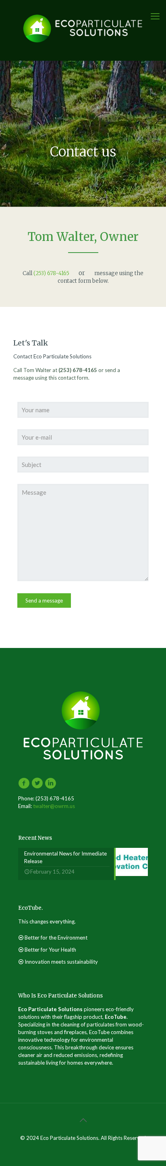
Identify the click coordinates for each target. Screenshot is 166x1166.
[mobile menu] (155, 16)
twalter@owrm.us (54, 806)
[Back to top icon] (83, 1119)
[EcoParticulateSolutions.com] (83, 28)
